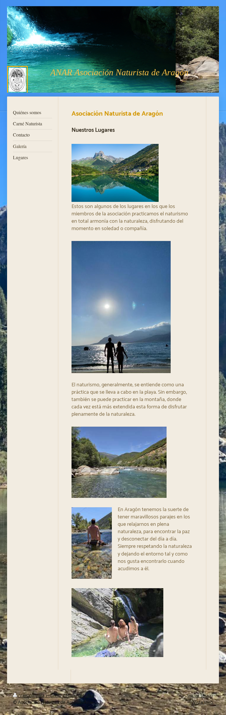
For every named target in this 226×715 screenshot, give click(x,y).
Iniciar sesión (200, 696)
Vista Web (203, 702)
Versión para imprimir (40, 696)
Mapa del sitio (79, 696)
